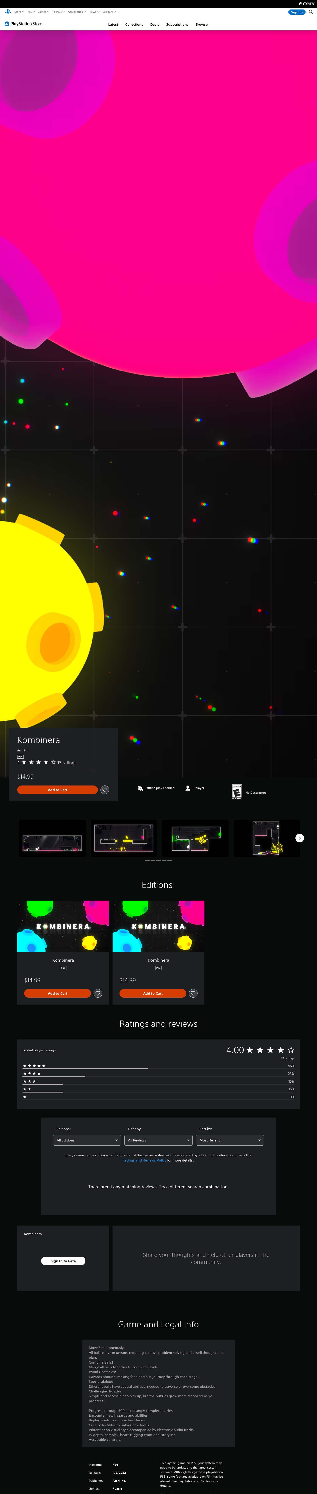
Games (42, 12)
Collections (134, 24)
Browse (202, 24)
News (93, 12)
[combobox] (87, 1140)
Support (108, 12)
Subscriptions (177, 24)
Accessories (75, 12)
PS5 (29, 12)
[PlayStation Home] (8, 12)
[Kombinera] (52, 838)
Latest (113, 24)
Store (17, 12)
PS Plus (57, 12)
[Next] (299, 838)
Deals (154, 24)
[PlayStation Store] (24, 23)
